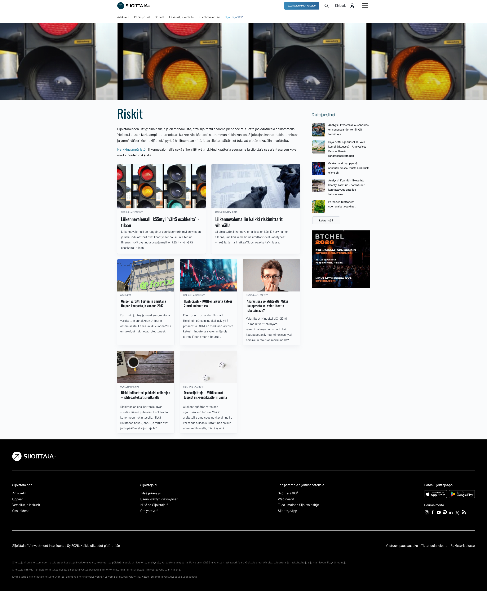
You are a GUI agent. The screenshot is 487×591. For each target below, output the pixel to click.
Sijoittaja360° (288, 493)
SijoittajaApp (287, 511)
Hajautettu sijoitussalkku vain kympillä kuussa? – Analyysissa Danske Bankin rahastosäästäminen (347, 148)
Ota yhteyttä (149, 511)
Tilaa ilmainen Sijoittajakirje (298, 505)
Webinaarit (286, 499)
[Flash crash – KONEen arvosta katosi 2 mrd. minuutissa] (208, 275)
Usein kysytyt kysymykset (159, 499)
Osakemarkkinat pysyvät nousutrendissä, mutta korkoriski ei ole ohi (349, 168)
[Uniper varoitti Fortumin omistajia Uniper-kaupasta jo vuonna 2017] (145, 275)
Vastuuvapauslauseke (402, 545)
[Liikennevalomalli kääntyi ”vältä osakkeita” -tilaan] (161, 186)
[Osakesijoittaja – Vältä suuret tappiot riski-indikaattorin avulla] (208, 367)
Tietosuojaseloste (434, 545)
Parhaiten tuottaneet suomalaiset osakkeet (342, 204)
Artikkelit (19, 493)
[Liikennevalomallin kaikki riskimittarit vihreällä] (255, 186)
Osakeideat (20, 511)
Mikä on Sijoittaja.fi (154, 505)
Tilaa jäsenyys (150, 493)
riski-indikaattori (193, 386)
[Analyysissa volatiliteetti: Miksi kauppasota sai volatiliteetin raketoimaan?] (271, 275)
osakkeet (125, 295)
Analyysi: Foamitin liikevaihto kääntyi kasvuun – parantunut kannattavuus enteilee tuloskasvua (346, 187)
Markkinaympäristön (132, 149)
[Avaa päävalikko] (365, 5)
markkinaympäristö (132, 212)
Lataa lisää (326, 220)
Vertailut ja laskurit (26, 505)
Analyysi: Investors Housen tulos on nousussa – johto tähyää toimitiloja (348, 129)
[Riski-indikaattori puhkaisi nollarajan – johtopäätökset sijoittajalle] (145, 367)
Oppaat (17, 499)
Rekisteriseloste (462, 545)
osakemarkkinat (129, 386)
